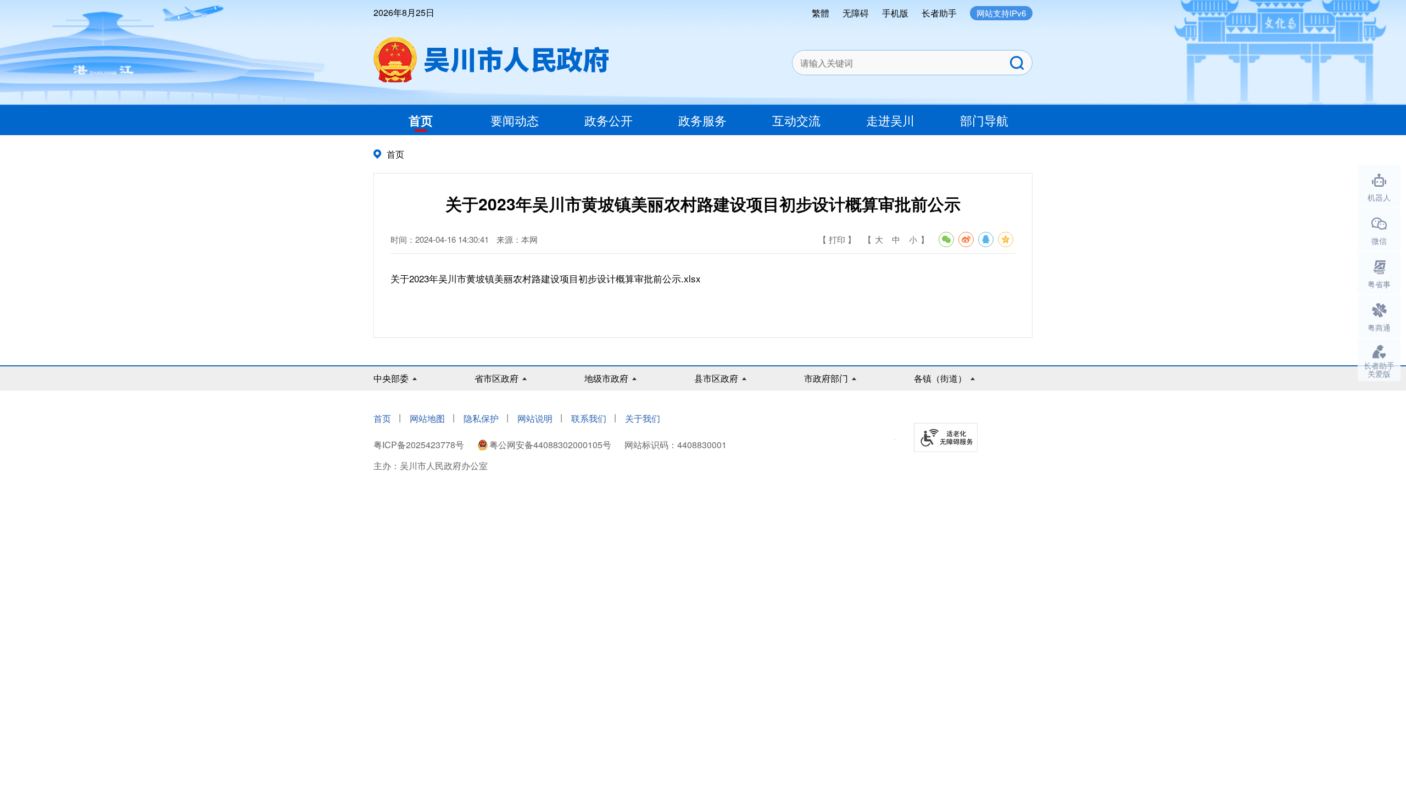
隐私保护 (481, 418)
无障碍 (856, 13)
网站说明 (535, 418)
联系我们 (588, 418)
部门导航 (984, 120)
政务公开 (608, 120)
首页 (421, 120)
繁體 (820, 13)
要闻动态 (514, 120)
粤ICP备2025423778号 (419, 444)
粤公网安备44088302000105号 (550, 444)
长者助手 (939, 13)
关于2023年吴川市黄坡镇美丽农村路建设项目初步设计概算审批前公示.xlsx (545, 278)
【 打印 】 (837, 239)
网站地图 (427, 418)
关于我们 (642, 418)
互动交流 (796, 120)
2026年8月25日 (403, 12)
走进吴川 (890, 120)
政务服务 (702, 120)
